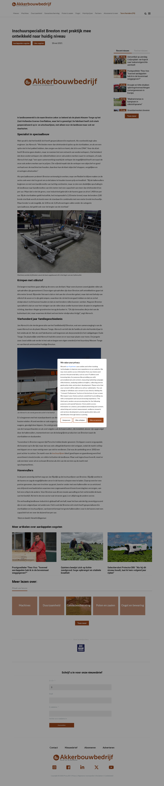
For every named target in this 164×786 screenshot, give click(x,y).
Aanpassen (66, 420)
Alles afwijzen (80, 420)
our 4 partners (71, 366)
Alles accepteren (96, 420)
